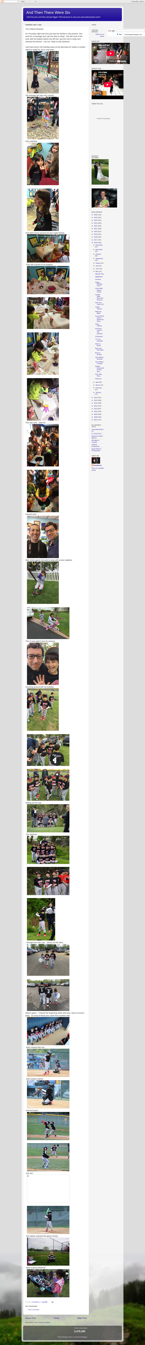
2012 (96, 406)
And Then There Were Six (48, 12)
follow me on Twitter (100, 35)
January (98, 392)
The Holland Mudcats (99, 358)
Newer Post (30, 1318)
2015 (96, 397)
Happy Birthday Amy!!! (98, 283)
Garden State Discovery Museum (99, 297)
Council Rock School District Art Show (99, 318)
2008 (96, 417)
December (99, 245)
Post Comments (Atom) (42, 1322)
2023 (96, 223)
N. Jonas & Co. (97, 433)
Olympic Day (99, 274)
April (97, 382)
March (98, 385)
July (97, 266)
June (97, 269)
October (98, 254)
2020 (96, 231)
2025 (96, 217)
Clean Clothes (98, 325)
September (99, 258)
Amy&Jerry (98, 465)
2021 (96, 228)
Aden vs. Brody (98, 344)
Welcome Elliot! (98, 312)
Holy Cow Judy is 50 (99, 303)
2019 (96, 234)
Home (56, 1318)
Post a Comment (33, 1309)
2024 (96, 220)
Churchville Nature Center (99, 290)
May (97, 271)
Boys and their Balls (99, 349)
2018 (96, 237)
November (99, 249)
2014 (96, 400)
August (98, 263)
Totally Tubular (98, 308)
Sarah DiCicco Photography (96, 449)
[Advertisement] (101, 144)
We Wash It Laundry (95, 441)
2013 (96, 403)
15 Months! (99, 336)
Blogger (84, 1337)
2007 (96, 420)
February (99, 388)
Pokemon (98, 379)
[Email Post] (52, 1302)
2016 (96, 242)
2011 (96, 409)
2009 (96, 414)
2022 (96, 226)
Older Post (82, 1318)
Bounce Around (98, 353)
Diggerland (99, 276)
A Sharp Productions (96, 445)
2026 (96, 215)
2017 (96, 240)
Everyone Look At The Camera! (99, 331)
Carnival (98, 279)
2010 (96, 411)
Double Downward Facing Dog (99, 369)
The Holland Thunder (99, 362)
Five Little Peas (98, 375)
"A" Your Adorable (99, 340)
